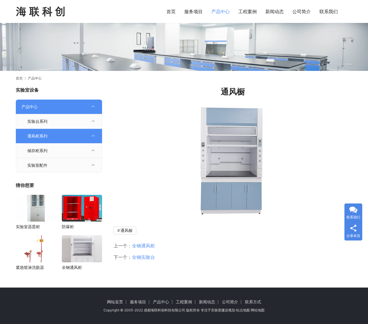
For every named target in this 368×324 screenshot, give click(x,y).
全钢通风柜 (143, 246)
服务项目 (193, 11)
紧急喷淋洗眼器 (30, 267)
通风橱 (126, 230)
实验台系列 (37, 121)
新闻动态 (274, 11)
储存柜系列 (37, 150)
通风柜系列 (37, 135)
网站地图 (257, 310)
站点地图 (243, 310)
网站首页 (115, 301)
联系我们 (328, 11)
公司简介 (301, 11)
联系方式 (253, 301)
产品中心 (220, 11)
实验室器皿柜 (28, 226)
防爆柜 (68, 226)
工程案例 (247, 11)
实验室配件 (37, 165)
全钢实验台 (143, 257)
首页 (171, 11)
